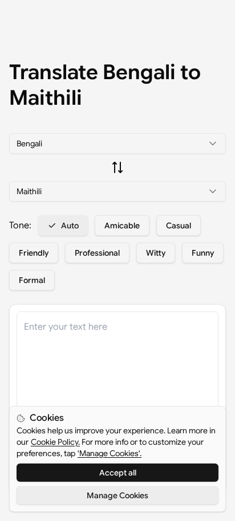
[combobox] (117, 143)
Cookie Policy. (55, 442)
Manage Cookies (117, 495)
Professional (97, 253)
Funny (203, 253)
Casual (178, 225)
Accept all (117, 472)
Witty (155, 253)
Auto (70, 225)
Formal (32, 280)
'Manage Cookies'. (109, 453)
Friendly (33, 253)
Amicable (122, 225)
